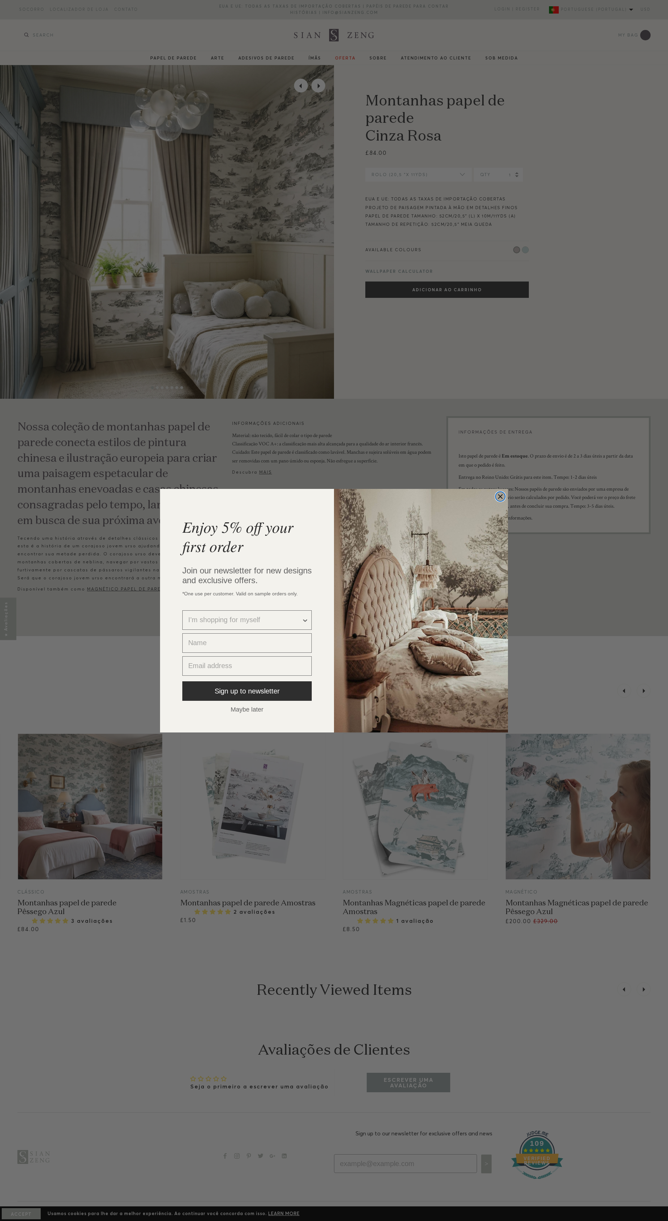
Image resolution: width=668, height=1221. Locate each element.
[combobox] (245, 620)
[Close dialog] (500, 496)
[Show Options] (305, 620)
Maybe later (247, 709)
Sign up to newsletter (247, 691)
